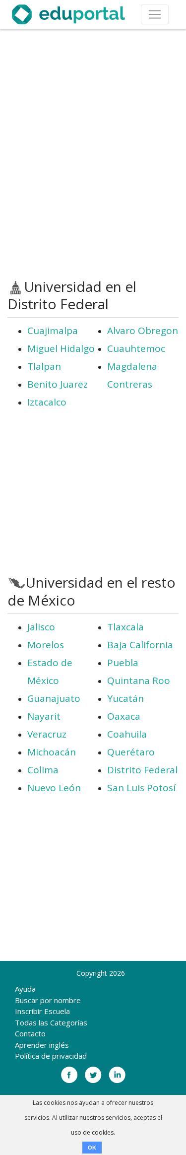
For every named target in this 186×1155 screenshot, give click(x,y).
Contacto (30, 1033)
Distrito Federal (142, 769)
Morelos (45, 644)
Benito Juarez (57, 384)
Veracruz (46, 734)
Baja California (140, 644)
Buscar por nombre (48, 1000)
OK (92, 1148)
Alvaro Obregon (142, 330)
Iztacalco (46, 402)
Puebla (122, 662)
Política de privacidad (51, 1056)
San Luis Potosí (141, 787)
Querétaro (131, 752)
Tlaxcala (125, 626)
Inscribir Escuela (42, 1011)
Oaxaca (123, 716)
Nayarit (44, 716)
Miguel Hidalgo (61, 348)
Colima (43, 769)
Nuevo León (54, 787)
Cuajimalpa (52, 330)
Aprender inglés (42, 1045)
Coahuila (127, 734)
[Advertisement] (93, 154)
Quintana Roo (138, 680)
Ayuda (25, 989)
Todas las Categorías (51, 1022)
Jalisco (41, 626)
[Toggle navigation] (155, 14)
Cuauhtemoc (136, 348)
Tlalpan (44, 366)
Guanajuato (53, 698)
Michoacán (51, 752)
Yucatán (125, 698)
